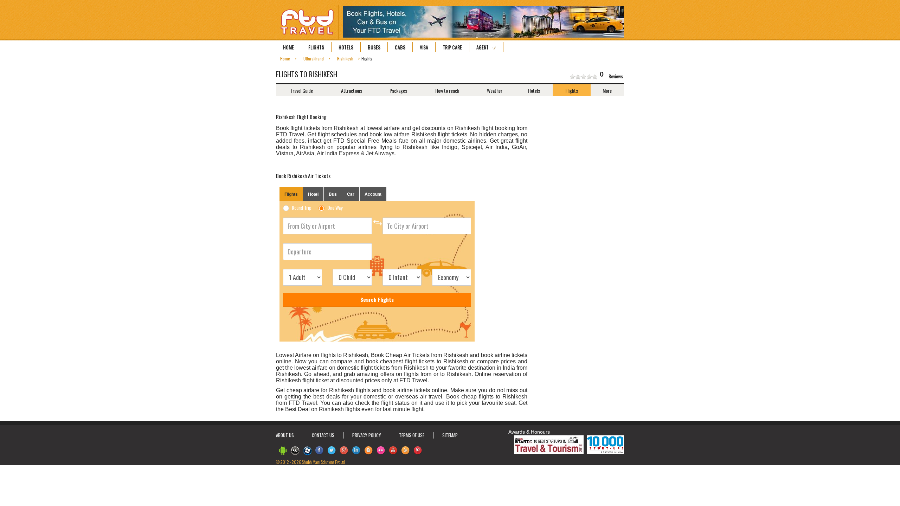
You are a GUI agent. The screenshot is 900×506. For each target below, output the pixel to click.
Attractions (351, 90)
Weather (494, 90)
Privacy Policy (366, 435)
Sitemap (450, 435)
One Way (334, 208)
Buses (374, 47)
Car (350, 194)
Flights (316, 47)
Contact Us (323, 435)
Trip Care (452, 47)
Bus (333, 194)
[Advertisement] (587, 151)
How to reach (447, 90)
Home (288, 47)
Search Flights (377, 299)
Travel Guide (301, 90)
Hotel (313, 194)
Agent (482, 47)
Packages (398, 90)
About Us (285, 435)
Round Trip (301, 208)
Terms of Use (411, 435)
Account (373, 194)
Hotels (346, 47)
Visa (424, 47)
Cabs (400, 47)
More (607, 90)
